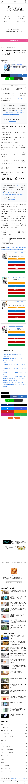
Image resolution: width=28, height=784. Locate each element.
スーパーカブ (19, 98)
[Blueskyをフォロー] (7, 408)
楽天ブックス (16, 265)
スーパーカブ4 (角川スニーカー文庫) (16, 326)
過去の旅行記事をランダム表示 (14, 40)
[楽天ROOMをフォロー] (7, 414)
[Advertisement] (14, 479)
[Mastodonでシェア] (11, 501)
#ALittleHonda (10, 112)
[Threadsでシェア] (11, 505)
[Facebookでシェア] (5, 505)
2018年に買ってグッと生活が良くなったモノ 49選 (15, 376)
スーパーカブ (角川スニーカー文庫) (16, 252)
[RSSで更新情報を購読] (14, 418)
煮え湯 (14, 575)
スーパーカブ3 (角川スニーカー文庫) (16, 301)
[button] (18, 78)
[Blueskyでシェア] (17, 501)
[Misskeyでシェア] (23, 501)
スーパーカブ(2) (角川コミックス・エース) (16, 277)
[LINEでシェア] (23, 505)
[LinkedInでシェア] (14, 509)
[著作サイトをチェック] (7, 405)
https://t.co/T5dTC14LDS (17, 194)
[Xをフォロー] (20, 405)
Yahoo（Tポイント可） (21, 778)
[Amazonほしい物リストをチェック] (20, 411)
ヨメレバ (18, 279)
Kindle (16, 286)
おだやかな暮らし (6, 393)
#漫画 (20, 110)
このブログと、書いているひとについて (12, 358)
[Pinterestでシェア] (8, 509)
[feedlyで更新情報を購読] (20, 414)
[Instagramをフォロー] (20, 408)
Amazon (16, 258)
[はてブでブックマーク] (17, 505)
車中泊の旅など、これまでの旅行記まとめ (13, 382)
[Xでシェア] (5, 501)
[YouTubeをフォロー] (7, 411)
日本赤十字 (13, 778)
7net (16, 271)
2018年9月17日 (12, 199)
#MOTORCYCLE (18, 112)
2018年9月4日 (12, 121)
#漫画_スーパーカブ (14, 114)
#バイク (17, 110)
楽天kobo (16, 268)
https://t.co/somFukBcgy (8, 115)
